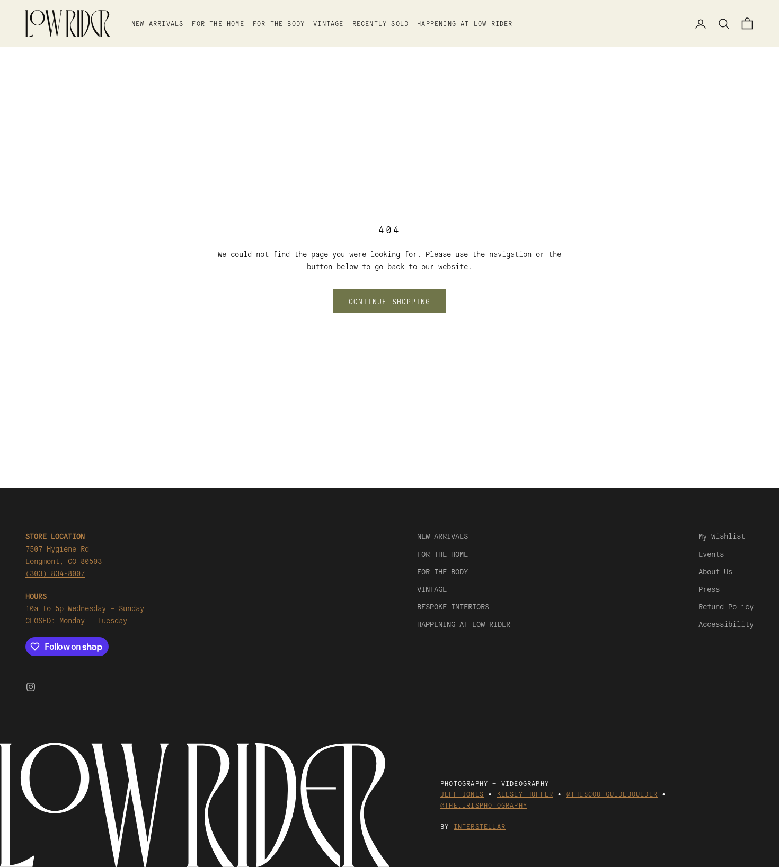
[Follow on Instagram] (30, 687)
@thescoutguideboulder (612, 794)
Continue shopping (389, 301)
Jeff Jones (462, 794)
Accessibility (726, 624)
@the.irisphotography (483, 805)
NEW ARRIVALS (157, 23)
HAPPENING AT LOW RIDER (464, 23)
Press (709, 589)
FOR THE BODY (279, 23)
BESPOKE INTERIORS (453, 606)
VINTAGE (328, 23)
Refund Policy (726, 606)
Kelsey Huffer (525, 794)
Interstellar (480, 826)
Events (711, 554)
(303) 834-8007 (55, 573)
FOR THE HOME (218, 23)
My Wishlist (721, 536)
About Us (715, 571)
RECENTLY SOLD (380, 23)
